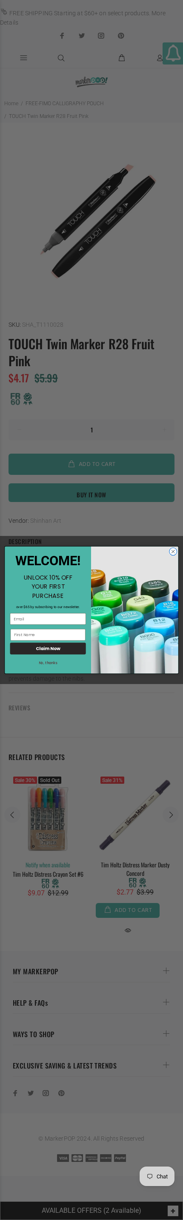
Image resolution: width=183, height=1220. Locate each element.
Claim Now (48, 648)
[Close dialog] (173, 551)
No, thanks (48, 662)
